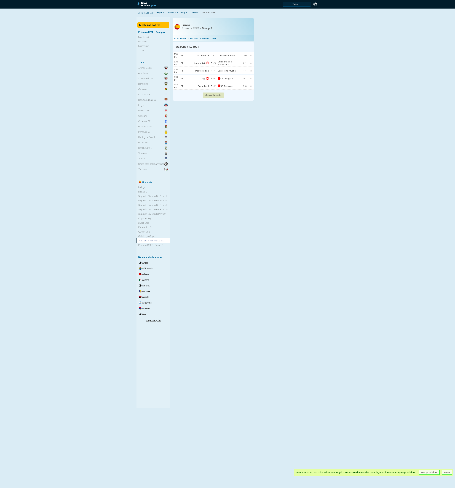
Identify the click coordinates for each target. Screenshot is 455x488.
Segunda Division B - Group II (152, 200)
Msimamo (204, 38)
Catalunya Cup (146, 236)
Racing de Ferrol (146, 137)
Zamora (142, 169)
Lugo (140, 105)
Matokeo (193, 38)
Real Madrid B (145, 148)
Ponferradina (145, 126)
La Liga (142, 187)
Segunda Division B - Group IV (153, 209)
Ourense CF (144, 121)
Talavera (142, 153)
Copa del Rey (144, 218)
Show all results (213, 95)
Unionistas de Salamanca (151, 164)
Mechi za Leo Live (149, 25)
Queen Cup (144, 231)
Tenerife (142, 158)
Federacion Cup (146, 227)
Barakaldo (143, 84)
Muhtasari (180, 38)
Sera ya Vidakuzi (429, 472)
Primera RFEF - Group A (151, 240)
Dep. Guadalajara (147, 100)
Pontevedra (144, 132)
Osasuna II (143, 116)
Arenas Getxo (145, 68)
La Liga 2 (142, 191)
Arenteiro (143, 73)
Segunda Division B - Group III (153, 205)
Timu (214, 38)
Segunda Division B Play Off (152, 214)
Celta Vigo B (144, 94)
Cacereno (143, 89)
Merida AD (143, 110)
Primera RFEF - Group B (150, 245)
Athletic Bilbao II (146, 78)
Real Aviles (143, 142)
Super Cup (143, 222)
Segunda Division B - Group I (152, 196)
